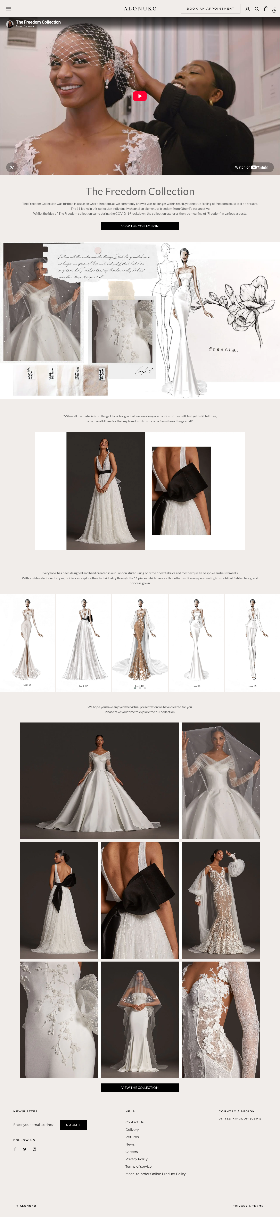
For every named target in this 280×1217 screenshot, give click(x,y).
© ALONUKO (26, 1205)
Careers (131, 1152)
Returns (132, 1137)
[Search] (257, 9)
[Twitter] (24, 1149)
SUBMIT (73, 1125)
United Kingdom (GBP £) (241, 1118)
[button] (135, 688)
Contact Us (134, 1122)
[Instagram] (34, 1149)
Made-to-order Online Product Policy (155, 1174)
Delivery (132, 1130)
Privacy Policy (136, 1159)
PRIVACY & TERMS (248, 1205)
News (130, 1144)
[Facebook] (15, 1149)
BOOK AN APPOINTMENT (210, 8)
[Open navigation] (8, 8)
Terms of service (138, 1166)
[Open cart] (266, 8)
